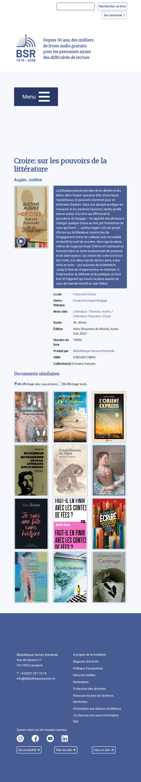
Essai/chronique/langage (90, 300)
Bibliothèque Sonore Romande (93, 351)
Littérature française (87, 316)
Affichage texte (76, 384)
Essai (107, 316)
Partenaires (81, 682)
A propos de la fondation (89, 654)
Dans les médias (84, 675)
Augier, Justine (28, 179)
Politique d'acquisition (88, 668)
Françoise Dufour (84, 294)
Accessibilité (27, 750)
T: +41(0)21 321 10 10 (31, 673)
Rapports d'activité (86, 661)
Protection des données (89, 688)
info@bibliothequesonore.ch (36, 678)
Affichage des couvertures (39, 384)
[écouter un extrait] (21, 241)
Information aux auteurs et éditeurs (97, 708)
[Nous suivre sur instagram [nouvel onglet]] (20, 738)
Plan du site (64, 750)
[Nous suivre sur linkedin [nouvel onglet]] (65, 738)
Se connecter (113, 15)
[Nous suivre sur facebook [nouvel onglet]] (35, 738)
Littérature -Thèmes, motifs (92, 311)
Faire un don (102, 750)
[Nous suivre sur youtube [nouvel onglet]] (50, 738)
